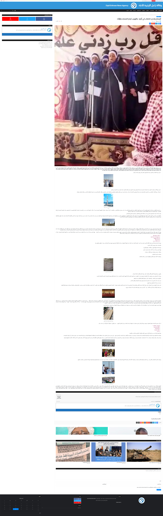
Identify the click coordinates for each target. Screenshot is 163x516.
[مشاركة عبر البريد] (139, 422)
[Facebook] (160, 410)
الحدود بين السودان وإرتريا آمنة (86, 462)
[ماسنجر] (150, 23)
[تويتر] (158, 23)
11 (32, 505)
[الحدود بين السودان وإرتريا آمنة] (73, 452)
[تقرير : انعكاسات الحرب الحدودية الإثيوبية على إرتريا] (144, 452)
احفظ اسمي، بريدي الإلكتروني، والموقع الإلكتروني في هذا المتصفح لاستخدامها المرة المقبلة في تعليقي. (148, 487)
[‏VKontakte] (145, 422)
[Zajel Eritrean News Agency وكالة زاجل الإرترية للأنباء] (133, 5)
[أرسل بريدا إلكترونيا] (156, 21)
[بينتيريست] (154, 23)
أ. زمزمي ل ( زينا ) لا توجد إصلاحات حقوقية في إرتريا (45, 43)
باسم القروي (158, 21)
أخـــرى (128, 10)
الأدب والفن (139, 10)
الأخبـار (156, 10)
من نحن (131, 10)
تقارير (157, 16)
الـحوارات (143, 10)
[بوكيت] (141, 422)
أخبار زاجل (156, 14)
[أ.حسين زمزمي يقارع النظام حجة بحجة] (108, 452)
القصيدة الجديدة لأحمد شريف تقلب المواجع (46, 47)
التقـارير (148, 10)
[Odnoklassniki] (143, 422)
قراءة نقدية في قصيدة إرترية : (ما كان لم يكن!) (46, 46)
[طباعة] (137, 422)
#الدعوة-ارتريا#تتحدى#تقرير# (155, 418)
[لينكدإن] (156, 23)
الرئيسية (160, 10)
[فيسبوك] (160, 23)
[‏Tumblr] (151, 422)
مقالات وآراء (152, 10)
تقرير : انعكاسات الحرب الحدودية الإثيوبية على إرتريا (155, 462)
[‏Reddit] (152, 23)
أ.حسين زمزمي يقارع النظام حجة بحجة (121, 462)
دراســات (134, 10)
